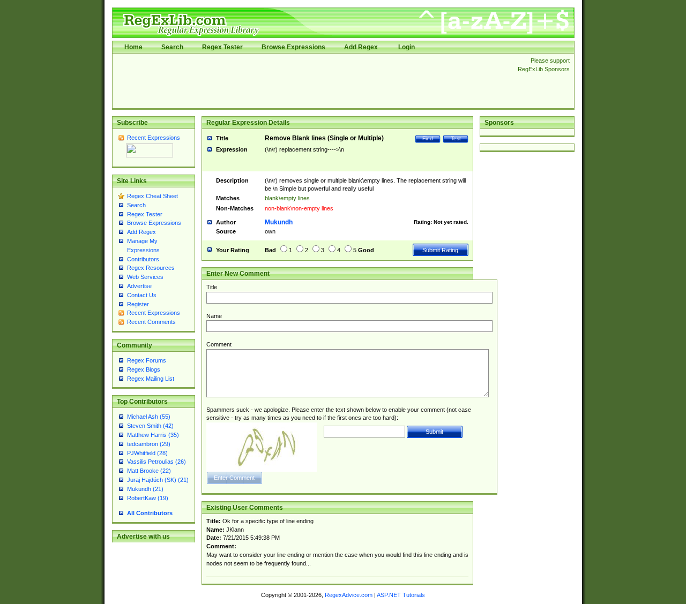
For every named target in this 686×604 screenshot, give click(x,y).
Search (172, 47)
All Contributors (150, 513)
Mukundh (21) (145, 489)
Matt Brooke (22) (149, 470)
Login (406, 47)
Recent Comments (151, 322)
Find (427, 138)
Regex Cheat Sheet (152, 196)
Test (456, 138)
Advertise (139, 286)
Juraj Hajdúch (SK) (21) (158, 480)
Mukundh (279, 222)
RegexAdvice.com (348, 595)
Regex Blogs (143, 369)
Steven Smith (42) (150, 425)
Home (133, 47)
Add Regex (361, 47)
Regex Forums (146, 360)
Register (138, 304)
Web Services (145, 277)
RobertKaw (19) (147, 498)
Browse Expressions (293, 47)
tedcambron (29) (148, 444)
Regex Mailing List (150, 378)
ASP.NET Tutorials (401, 595)
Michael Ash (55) (148, 416)
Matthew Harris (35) (153, 435)
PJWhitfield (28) (147, 453)
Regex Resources (151, 268)
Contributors (143, 259)
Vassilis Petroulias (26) (156, 461)
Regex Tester (222, 47)
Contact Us (141, 295)
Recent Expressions (153, 137)
